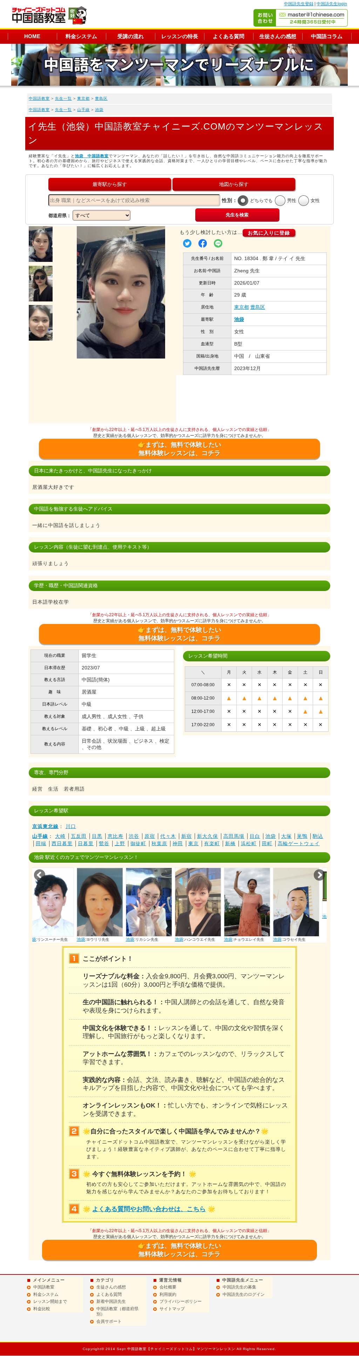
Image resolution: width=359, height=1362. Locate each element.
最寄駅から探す (110, 184)
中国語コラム (327, 36)
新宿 (186, 836)
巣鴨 (302, 836)
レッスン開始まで (50, 1301)
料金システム (81, 36)
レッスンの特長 (179, 36)
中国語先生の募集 (239, 1287)
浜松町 (249, 843)
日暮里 (86, 843)
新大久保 (207, 836)
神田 (177, 843)
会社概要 (168, 1287)
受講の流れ (130, 36)
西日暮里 (62, 843)
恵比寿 (115, 836)
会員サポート (109, 1321)
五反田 (79, 836)
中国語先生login (332, 3)
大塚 (286, 836)
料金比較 (41, 1308)
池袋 (99, 109)
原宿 (149, 836)
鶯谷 (104, 843)
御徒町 (138, 843)
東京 (193, 843)
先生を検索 (237, 214)
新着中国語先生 (111, 1301)
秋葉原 (159, 843)
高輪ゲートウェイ (299, 843)
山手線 (83, 109)
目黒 (97, 836)
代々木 (168, 836)
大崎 (60, 836)
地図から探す (234, 184)
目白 (255, 836)
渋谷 (134, 836)
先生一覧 (63, 98)
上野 (120, 843)
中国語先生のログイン (244, 1294)
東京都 (83, 98)
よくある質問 (228, 36)
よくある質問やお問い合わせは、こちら (149, 1208)
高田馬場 (233, 836)
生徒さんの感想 (277, 36)
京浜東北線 (45, 826)
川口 (71, 826)
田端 (41, 843)
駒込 (318, 836)
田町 (267, 843)
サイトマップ (172, 1308)
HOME (32, 36)
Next (319, 875)
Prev (39, 875)
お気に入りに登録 (269, 233)
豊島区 (101, 98)
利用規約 (168, 1294)
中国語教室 (39, 98)
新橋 (230, 843)
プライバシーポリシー (181, 1301)
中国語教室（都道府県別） (117, 1311)
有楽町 (212, 843)
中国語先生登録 (298, 3)
